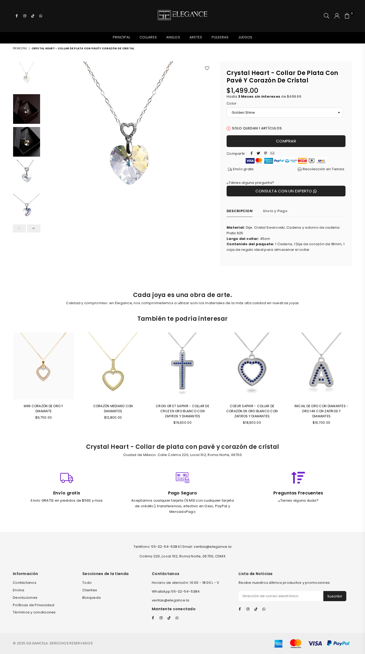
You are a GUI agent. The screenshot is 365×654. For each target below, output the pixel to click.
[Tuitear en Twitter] (258, 154)
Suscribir (334, 596)
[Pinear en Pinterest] (265, 154)
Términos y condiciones (34, 612)
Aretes (195, 37)
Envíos (19, 590)
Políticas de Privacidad (33, 605)
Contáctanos (24, 582)
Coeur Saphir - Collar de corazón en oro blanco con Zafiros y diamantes (252, 411)
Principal (121, 37)
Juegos (245, 37)
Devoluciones (25, 597)
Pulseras (220, 37)
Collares (148, 37)
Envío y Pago (275, 210)
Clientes (89, 590)
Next (208, 146)
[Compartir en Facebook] (251, 154)
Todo (87, 582)
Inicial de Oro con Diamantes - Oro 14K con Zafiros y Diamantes (321, 411)
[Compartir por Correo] (272, 154)
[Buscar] (326, 16)
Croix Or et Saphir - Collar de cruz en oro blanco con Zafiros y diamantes (182, 411)
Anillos (173, 37)
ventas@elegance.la (170, 600)
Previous (47, 146)
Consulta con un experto (284, 191)
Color (231, 103)
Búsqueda (91, 597)
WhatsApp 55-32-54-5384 (176, 591)
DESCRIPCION (240, 210)
